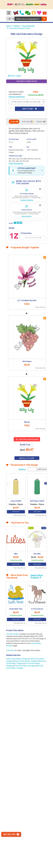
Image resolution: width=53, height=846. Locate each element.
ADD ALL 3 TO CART (26, 458)
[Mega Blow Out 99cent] (26, 4)
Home (8, 26)
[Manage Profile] (34, 13)
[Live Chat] (28, 12)
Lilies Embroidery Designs (17, 658)
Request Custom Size (17, 97)
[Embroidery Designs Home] (15, 13)
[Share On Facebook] (18, 223)
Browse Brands (29, 26)
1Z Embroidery (12, 634)
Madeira (22, 469)
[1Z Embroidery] (14, 236)
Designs (17, 26)
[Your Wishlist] (39, 13)
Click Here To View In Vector (26, 81)
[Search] (44, 19)
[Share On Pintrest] (21, 223)
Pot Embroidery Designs (24, 665)
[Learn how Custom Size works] (40, 205)
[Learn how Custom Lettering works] (40, 189)
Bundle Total (25, 444)
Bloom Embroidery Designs (26, 661)
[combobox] (28, 19)
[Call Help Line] (21, 13)
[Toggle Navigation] (8, 13)
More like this (40, 307)
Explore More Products (37, 576)
